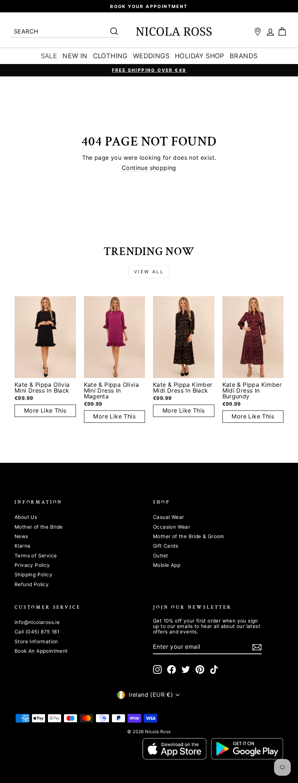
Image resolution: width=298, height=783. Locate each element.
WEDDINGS (151, 56)
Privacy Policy (32, 565)
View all (149, 271)
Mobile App (166, 565)
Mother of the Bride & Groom (188, 536)
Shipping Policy (33, 574)
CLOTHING (110, 56)
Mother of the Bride (39, 527)
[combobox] (64, 31)
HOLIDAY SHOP (199, 56)
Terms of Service (36, 556)
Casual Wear (168, 517)
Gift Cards (165, 546)
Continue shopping (149, 168)
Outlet (160, 556)
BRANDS (243, 56)
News (21, 536)
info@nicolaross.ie (37, 622)
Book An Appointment (41, 651)
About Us (26, 517)
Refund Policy (32, 584)
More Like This (45, 410)
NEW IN (75, 56)
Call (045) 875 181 (37, 632)
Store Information (36, 641)
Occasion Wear (171, 527)
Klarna (22, 546)
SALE (49, 56)
